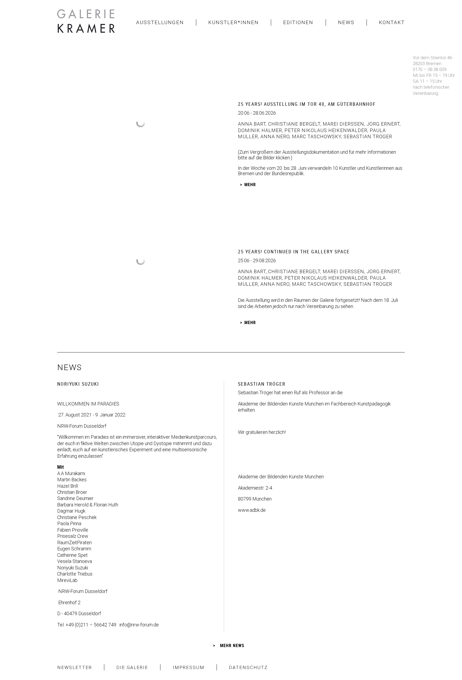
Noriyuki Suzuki (72, 567)
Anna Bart (252, 124)
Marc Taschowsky (316, 136)
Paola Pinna (69, 523)
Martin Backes (72, 479)
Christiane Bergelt (293, 124)
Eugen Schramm (74, 548)
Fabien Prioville (72, 530)
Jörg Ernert (382, 124)
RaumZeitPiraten (74, 542)
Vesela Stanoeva (74, 561)
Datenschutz (248, 667)
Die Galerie (132, 667)
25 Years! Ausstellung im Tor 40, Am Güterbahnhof (307, 104)
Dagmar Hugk (71, 511)
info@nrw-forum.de (139, 625)
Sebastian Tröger (367, 136)
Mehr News (232, 645)
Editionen (298, 22)
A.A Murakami (71, 473)
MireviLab (67, 580)
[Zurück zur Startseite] (86, 22)
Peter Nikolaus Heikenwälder (325, 130)
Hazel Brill (67, 486)
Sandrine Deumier (75, 498)
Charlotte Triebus (75, 574)
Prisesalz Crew (72, 536)
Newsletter (74, 667)
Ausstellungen (160, 22)
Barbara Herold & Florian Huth (87, 505)
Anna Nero (274, 136)
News (346, 22)
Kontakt (392, 22)
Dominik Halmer (260, 130)
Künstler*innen (233, 22)
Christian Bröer (72, 492)
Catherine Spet (72, 555)
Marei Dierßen (342, 124)
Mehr (250, 184)
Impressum (189, 667)
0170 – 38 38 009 (429, 69)
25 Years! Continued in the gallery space (294, 251)
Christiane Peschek (77, 517)
